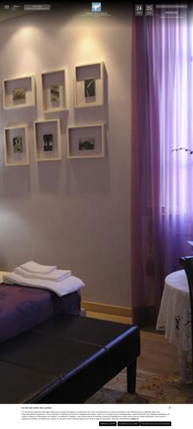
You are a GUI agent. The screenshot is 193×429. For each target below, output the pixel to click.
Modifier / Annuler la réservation (171, 17)
